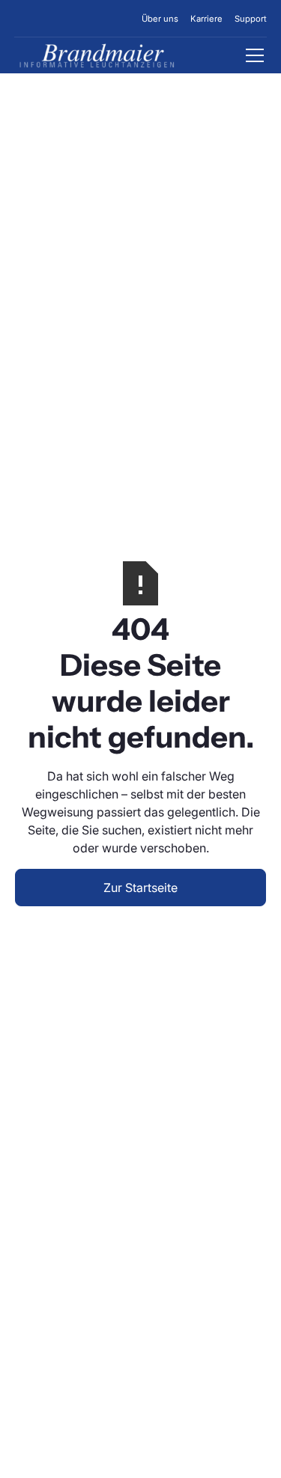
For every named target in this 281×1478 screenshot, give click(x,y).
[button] (252, 55)
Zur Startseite (140, 887)
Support (251, 18)
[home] (96, 55)
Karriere (206, 18)
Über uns (160, 18)
